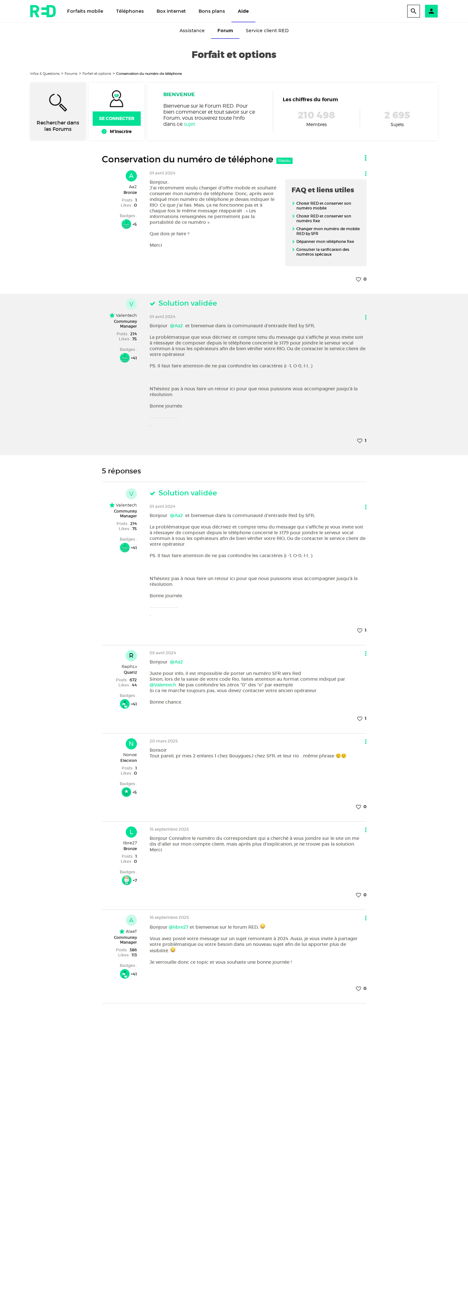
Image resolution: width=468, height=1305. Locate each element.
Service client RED (267, 30)
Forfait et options (96, 73)
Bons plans (212, 11)
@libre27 (178, 927)
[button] (431, 11)
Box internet (171, 11)
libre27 (130, 842)
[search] (413, 11)
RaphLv (129, 666)
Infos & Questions (45, 73)
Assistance (192, 30)
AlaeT (130, 931)
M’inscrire (120, 131)
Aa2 (133, 186)
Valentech (126, 315)
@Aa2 (176, 326)
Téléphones (130, 11)
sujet (189, 124)
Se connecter (116, 118)
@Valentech (163, 685)
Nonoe (130, 754)
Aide (243, 11)
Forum (225, 30)
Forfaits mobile (85, 11)
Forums (71, 73)
